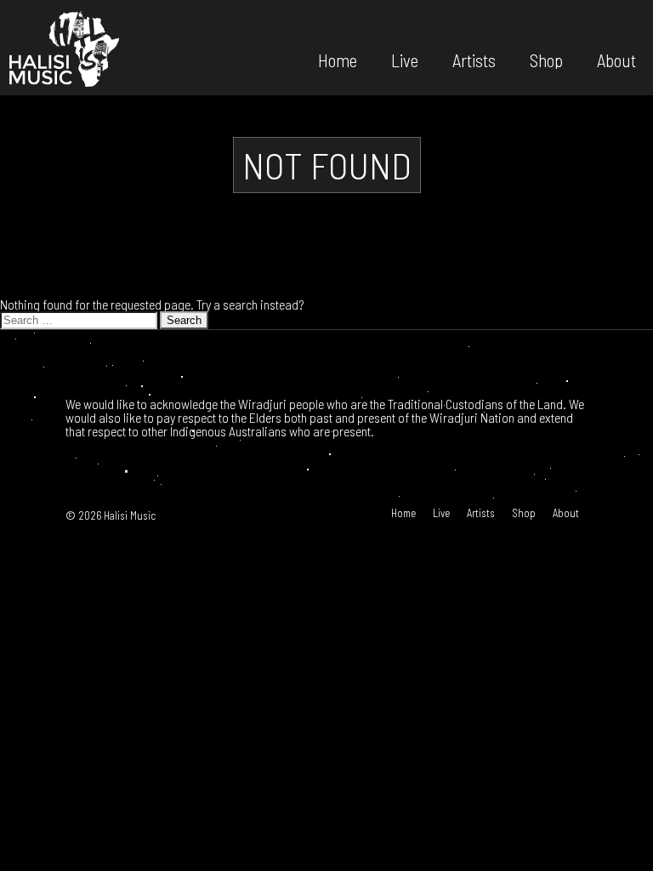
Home (337, 59)
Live (404, 59)
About (616, 59)
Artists (474, 59)
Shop (546, 59)
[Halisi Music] (64, 48)
